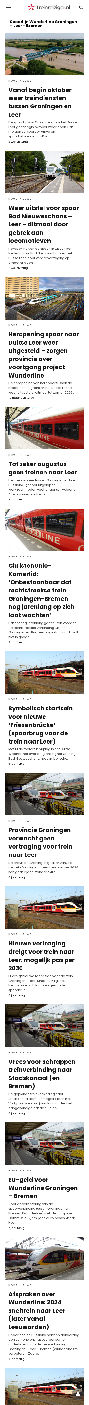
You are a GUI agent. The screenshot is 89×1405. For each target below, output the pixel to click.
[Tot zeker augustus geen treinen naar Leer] (44, 428)
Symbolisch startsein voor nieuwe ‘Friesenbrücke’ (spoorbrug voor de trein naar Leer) (40, 724)
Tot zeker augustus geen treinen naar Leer (42, 468)
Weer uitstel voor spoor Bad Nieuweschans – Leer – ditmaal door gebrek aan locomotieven (43, 224)
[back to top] (78, 1394)
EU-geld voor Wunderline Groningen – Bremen (43, 1188)
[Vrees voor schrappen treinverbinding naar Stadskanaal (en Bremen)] (44, 1025)
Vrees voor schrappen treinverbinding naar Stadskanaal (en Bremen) (42, 1074)
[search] (81, 7)
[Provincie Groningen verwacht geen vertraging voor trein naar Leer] (44, 794)
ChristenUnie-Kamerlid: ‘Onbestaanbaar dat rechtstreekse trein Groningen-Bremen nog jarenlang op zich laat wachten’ (41, 590)
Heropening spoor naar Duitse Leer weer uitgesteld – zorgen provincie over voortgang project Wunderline (43, 355)
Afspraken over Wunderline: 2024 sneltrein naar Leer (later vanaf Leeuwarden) (36, 1310)
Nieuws (26, 81)
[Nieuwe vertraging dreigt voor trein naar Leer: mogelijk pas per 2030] (44, 907)
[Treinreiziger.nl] (49, 7)
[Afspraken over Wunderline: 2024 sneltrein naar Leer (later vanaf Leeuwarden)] (44, 1258)
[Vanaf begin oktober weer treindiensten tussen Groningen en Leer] (44, 54)
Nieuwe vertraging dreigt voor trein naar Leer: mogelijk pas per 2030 (41, 955)
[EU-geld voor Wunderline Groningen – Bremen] (44, 1143)
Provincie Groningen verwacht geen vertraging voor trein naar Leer (40, 842)
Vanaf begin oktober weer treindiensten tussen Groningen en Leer (40, 102)
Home (12, 81)
